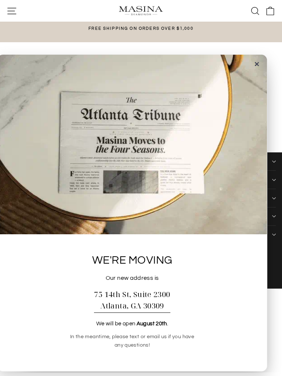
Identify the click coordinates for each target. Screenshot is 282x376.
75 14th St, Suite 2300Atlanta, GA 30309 (132, 300)
